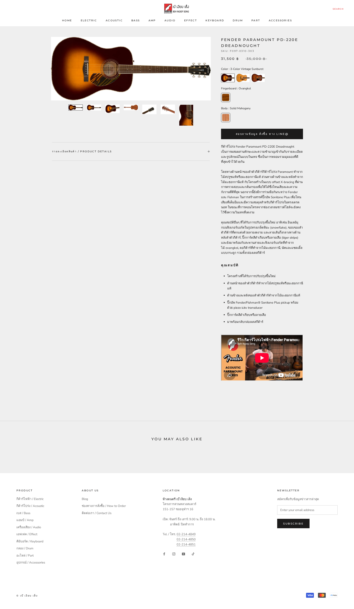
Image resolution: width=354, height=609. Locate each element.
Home (67, 20)
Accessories (280, 20)
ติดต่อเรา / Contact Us (96, 513)
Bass (135, 20)
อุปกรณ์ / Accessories (30, 562)
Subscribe (293, 523)
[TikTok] (193, 553)
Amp (152, 20)
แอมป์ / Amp (25, 520)
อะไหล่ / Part (25, 555)
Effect (190, 20)
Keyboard (214, 20)
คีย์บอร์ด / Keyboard (29, 541)
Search (338, 9)
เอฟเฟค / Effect (26, 534)
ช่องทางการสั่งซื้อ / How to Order (104, 506)
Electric (89, 20)
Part (255, 20)
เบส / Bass (23, 513)
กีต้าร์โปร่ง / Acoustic (30, 506)
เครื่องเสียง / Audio (28, 527)
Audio (170, 20)
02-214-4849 (186, 534)
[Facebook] (164, 553)
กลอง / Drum (24, 548)
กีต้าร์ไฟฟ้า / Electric (30, 499)
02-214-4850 (186, 539)
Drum (238, 20)
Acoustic (114, 20)
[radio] (228, 78)
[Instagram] (173, 553)
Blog (85, 499)
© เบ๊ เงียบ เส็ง (27, 595)
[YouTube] (183, 553)
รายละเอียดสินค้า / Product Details (82, 151)
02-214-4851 (186, 544)
